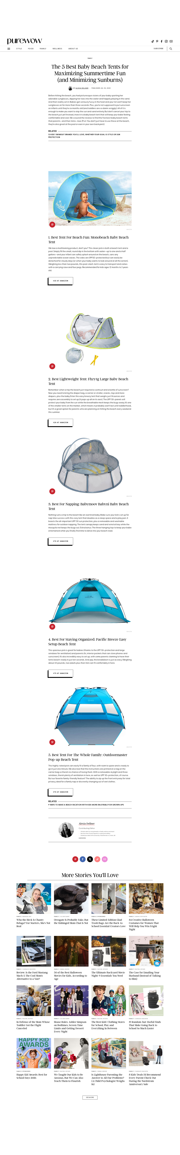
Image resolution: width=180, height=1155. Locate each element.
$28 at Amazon (60, 422)
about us (73, 49)
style (19, 49)
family (43, 49)
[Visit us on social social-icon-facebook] (161, 41)
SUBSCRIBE (158, 49)
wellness (57, 49)
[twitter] (90, 859)
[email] (5, 58)
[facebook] (83, 859)
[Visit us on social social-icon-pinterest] (157, 41)
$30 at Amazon (60, 281)
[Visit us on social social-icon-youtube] (171, 41)
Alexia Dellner (82, 88)
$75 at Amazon (60, 673)
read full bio (82, 838)
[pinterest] (5, 32)
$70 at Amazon (60, 541)
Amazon (129, 229)
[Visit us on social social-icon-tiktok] (152, 41)
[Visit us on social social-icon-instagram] (166, 41)
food (31, 49)
